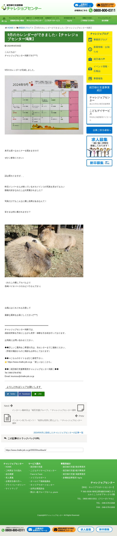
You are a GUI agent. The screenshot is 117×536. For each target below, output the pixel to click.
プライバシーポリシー (16, 485)
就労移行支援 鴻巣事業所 (74, 474)
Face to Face (36, 474)
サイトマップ (12, 488)
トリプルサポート (38, 477)
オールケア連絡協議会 (40, 481)
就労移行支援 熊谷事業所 (74, 467)
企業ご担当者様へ (102, 130)
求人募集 (10, 477)
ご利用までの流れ (14, 470)
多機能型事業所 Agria (72, 477)
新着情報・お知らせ (102, 49)
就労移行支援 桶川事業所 (74, 470)
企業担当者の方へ (14, 481)
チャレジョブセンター (99, 100)
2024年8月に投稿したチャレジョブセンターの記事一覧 (58, 432)
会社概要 (10, 474)
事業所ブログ (25, 28)
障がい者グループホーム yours (44, 492)
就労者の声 (99, 59)
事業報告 (98, 78)
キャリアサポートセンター (42, 485)
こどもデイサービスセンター (43, 470)
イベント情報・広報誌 (102, 68)
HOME (10, 28)
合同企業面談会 (37, 488)
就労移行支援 (36, 467)
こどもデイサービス (100, 115)
